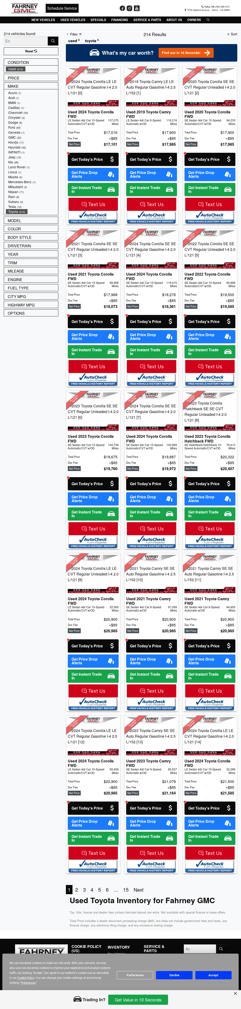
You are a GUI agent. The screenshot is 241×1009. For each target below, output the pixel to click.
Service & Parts (154, 948)
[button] (43, 20)
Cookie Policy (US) (86, 948)
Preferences (135, 975)
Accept (213, 975)
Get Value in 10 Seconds (138, 1000)
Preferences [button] (28, 982)
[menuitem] (32, 68)
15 (126, 889)
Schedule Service (62, 8)
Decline (174, 975)
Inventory (119, 947)
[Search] (53, 41)
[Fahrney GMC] (24, 7)
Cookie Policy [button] (25, 978)
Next (139, 889)
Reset (29, 51)
